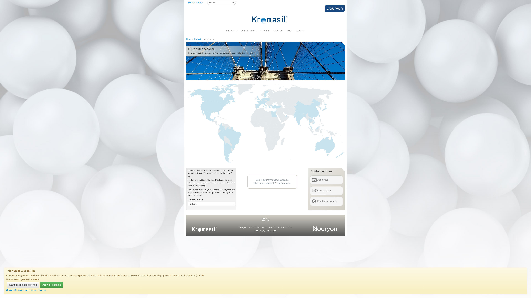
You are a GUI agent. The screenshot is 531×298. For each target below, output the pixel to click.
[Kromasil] (269, 20)
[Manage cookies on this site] (267, 219)
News (289, 31)
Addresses (322, 180)
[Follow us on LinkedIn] (263, 219)
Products (231, 31)
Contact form (324, 190)
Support (265, 31)
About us (278, 31)
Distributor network (327, 201)
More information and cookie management (27, 290)
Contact (300, 31)
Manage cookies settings (23, 285)
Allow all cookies (51, 285)
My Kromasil (195, 3)
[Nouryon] (335, 8)
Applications (248, 31)
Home (188, 39)
